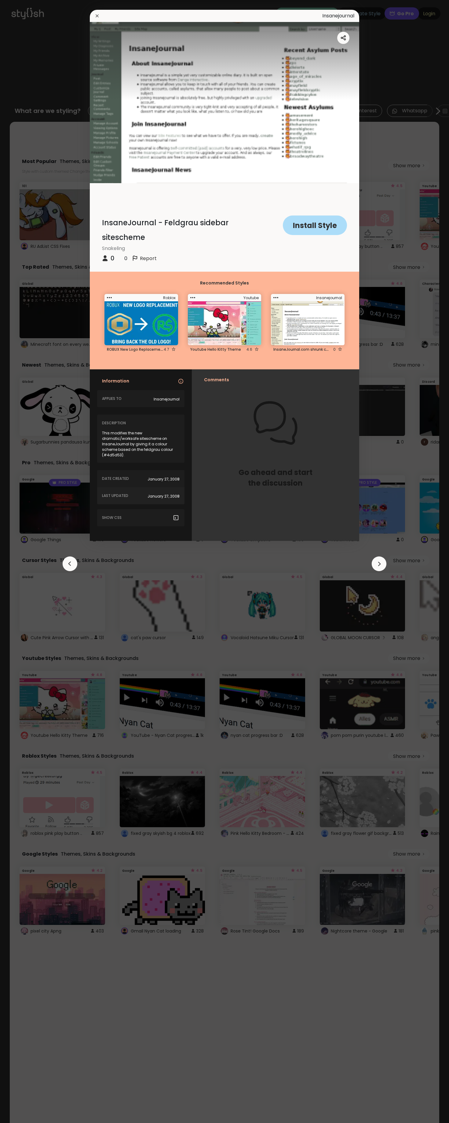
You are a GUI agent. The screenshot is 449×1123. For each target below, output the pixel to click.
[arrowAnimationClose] (70, 563)
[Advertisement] (24, 561)
